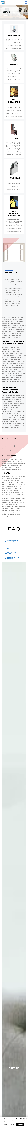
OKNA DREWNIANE (14, 101)
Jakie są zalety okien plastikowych (12, 558)
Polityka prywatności (9, 1124)
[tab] (14, 542)
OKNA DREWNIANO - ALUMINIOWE (14, 213)
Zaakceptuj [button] (20, 1124)
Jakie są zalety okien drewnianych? (12, 552)
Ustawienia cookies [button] (19, 1122)
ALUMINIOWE (14, 178)
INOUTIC (14, 65)
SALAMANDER (14, 35)
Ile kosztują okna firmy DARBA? (13, 547)
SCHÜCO (14, 138)
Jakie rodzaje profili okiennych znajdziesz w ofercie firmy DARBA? (12, 542)
